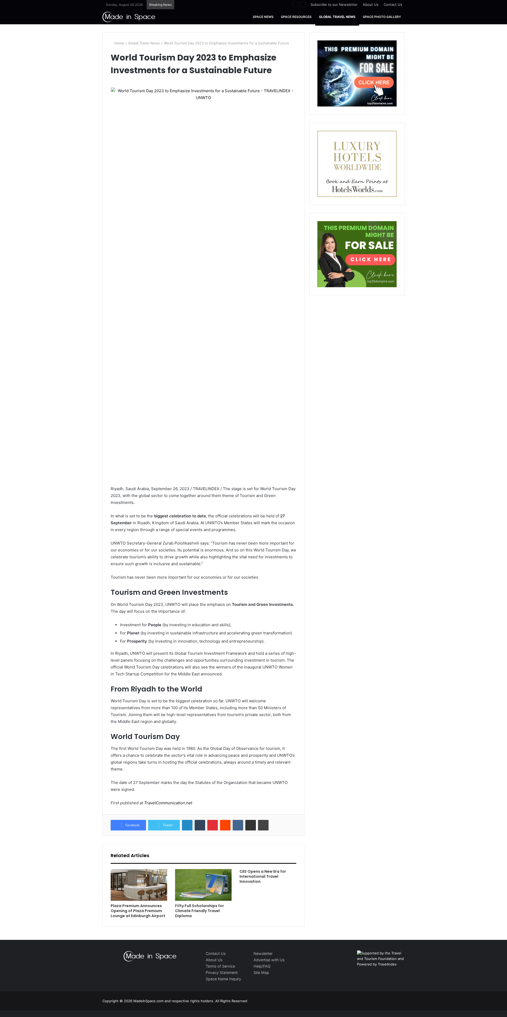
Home (118, 43)
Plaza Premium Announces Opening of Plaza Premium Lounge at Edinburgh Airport (138, 910)
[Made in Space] (128, 16)
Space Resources (296, 17)
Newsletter (263, 953)
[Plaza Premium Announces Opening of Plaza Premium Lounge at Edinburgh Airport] (139, 885)
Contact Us (393, 4)
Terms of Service (220, 966)
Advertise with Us (268, 960)
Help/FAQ (261, 966)
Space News (263, 17)
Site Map (261, 972)
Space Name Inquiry (223, 979)
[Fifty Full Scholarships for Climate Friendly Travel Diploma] (203, 885)
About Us (370, 4)
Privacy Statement (222, 972)
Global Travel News (337, 17)
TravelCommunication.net (167, 802)
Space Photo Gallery (382, 17)
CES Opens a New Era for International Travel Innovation (263, 876)
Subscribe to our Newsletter (334, 4)
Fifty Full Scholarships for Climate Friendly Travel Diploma (199, 910)
